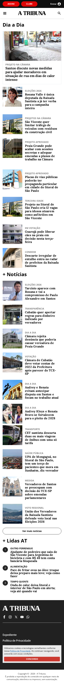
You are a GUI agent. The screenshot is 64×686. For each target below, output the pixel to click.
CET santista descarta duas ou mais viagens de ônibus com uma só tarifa (41, 438)
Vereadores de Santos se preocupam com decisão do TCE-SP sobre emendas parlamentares (40, 491)
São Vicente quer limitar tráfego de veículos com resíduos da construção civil (41, 127)
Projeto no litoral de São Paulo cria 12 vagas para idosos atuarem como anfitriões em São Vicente (41, 211)
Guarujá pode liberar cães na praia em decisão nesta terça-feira (40, 237)
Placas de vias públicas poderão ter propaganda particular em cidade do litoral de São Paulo (41, 184)
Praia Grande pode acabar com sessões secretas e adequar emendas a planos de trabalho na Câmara (40, 152)
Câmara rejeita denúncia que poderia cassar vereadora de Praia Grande (40, 341)
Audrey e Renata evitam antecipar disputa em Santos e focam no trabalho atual (42, 392)
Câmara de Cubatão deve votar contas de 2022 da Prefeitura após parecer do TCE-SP (40, 367)
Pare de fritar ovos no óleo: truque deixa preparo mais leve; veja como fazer (35, 573)
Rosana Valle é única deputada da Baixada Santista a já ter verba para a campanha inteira (40, 101)
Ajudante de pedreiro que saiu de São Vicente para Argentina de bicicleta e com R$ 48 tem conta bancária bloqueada (33, 556)
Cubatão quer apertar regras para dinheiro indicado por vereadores (40, 317)
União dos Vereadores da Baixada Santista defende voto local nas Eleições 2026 (41, 517)
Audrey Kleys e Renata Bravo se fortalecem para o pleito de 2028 (41, 415)
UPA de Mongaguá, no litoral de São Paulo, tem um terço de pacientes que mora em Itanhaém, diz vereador (41, 463)
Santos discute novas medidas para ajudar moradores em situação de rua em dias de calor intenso (30, 73)
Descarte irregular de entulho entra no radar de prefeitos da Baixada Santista (42, 261)
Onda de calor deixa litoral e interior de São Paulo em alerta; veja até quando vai (32, 588)
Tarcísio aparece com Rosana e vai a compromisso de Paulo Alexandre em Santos (41, 293)
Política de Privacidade (20, 651)
